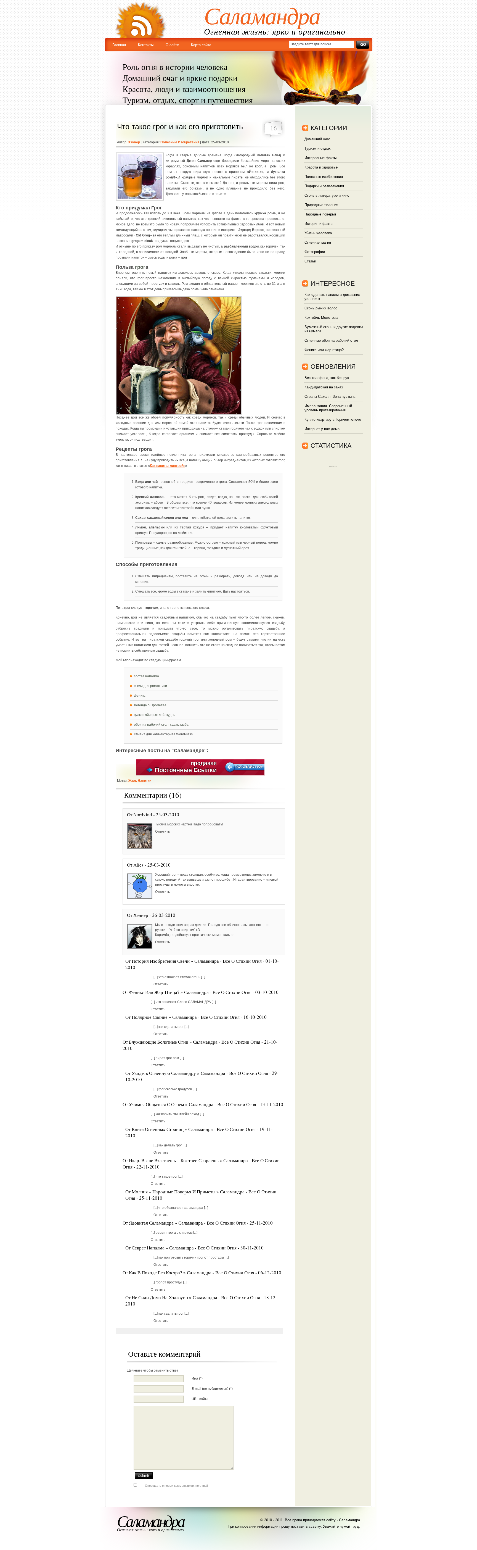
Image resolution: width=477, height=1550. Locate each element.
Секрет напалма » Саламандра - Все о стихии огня (184, 1247)
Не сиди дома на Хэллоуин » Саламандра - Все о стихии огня (196, 1297)
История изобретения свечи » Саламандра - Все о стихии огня (197, 961)
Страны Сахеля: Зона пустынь (330, 396)
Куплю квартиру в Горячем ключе (332, 419)
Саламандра (262, 16)
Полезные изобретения (179, 142)
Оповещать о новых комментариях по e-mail (176, 1485)
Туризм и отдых (317, 148)
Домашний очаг (317, 139)
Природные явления (321, 205)
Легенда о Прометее (150, 705)
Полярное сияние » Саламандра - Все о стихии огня (186, 1017)
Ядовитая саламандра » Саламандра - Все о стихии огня (187, 1223)
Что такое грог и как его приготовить (180, 127)
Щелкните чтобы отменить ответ (152, 1370)
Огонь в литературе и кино (326, 195)
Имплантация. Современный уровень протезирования (328, 408)
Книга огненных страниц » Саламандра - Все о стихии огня (194, 1129)
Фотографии (314, 252)
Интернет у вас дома (322, 429)
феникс (139, 696)
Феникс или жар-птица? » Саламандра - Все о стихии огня (190, 992)
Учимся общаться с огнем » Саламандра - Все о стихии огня (192, 1104)
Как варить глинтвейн (167, 466)
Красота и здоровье (321, 167)
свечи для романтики (150, 686)
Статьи (310, 261)
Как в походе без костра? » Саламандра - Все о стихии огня (191, 1272)
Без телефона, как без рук (326, 378)
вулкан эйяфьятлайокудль (154, 715)
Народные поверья (320, 214)
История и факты (318, 224)
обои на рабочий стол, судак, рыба (161, 725)
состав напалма (146, 676)
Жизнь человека (318, 233)
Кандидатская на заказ (323, 387)
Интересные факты (320, 158)
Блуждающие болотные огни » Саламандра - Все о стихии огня (194, 1042)
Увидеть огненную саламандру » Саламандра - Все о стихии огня (200, 1073)
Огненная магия (317, 242)
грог (140, 267)
